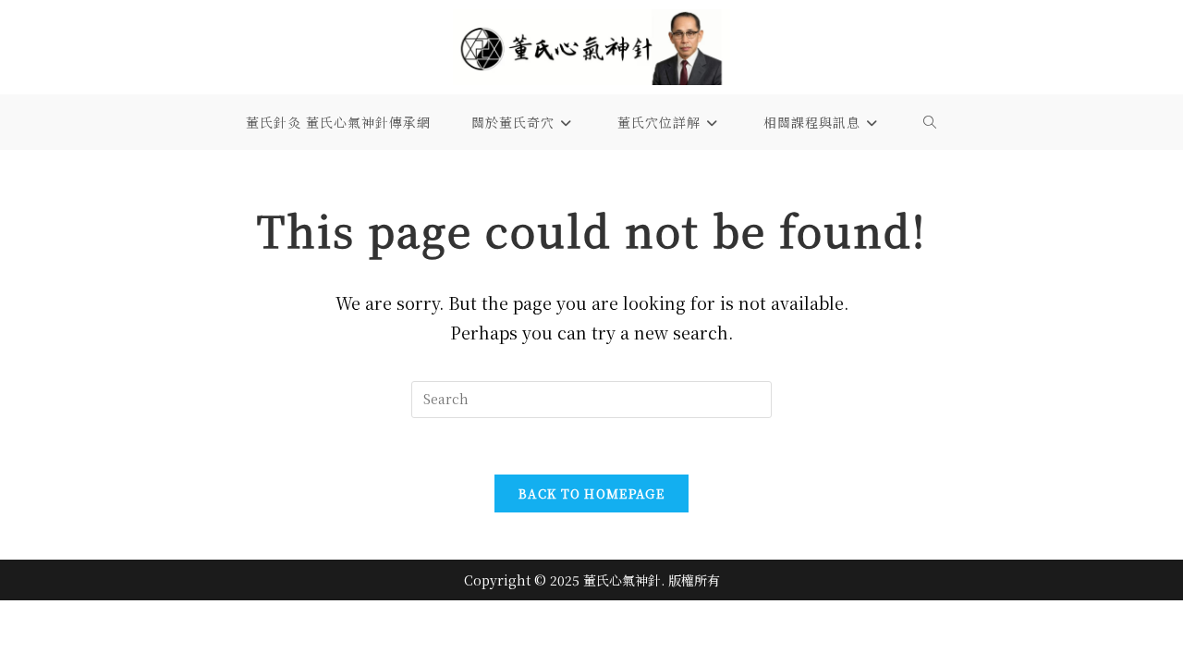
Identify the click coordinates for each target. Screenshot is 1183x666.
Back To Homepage (591, 493)
